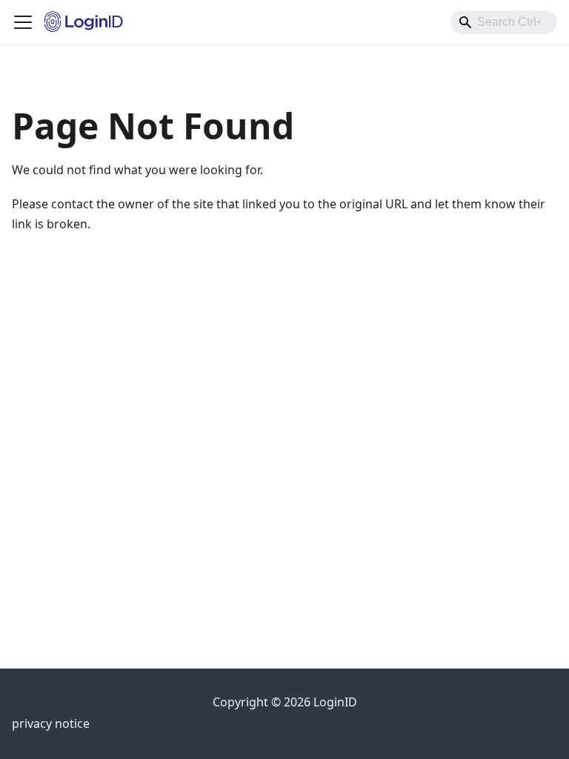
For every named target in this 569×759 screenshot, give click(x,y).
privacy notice (51, 723)
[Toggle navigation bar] (23, 22)
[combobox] (503, 22)
